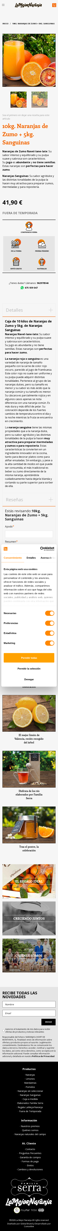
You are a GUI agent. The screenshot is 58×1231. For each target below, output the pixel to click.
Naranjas (30, 1074)
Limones (30, 1078)
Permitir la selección (29, 668)
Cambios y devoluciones (30, 1169)
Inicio (5, 23)
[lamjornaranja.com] (28, 5)
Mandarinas (30, 1082)
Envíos (30, 1165)
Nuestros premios (30, 1126)
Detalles (14, 310)
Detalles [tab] (31, 557)
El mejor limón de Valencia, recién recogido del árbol (29, 738)
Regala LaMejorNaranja (30, 1107)
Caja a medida (30, 1099)
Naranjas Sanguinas (30, 1095)
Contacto (30, 1149)
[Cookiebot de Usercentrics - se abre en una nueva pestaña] (41, 549)
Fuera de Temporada (30, 1111)
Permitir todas (29, 657)
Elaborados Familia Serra (30, 1103)
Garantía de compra (30, 1157)
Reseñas (14, 499)
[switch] (49, 623)
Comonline (29, 1226)
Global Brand (26, 1223)
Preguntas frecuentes (30, 1153)
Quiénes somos (30, 1130)
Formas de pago (30, 1161)
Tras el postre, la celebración (29, 848)
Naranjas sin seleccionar (30, 1091)
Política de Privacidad (43, 1056)
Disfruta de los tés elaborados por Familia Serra (29, 794)
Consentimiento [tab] (13, 557)
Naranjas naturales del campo (30, 1134)
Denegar (29, 679)
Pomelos (30, 1087)
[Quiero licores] (29, 713)
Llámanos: (36, 283)
